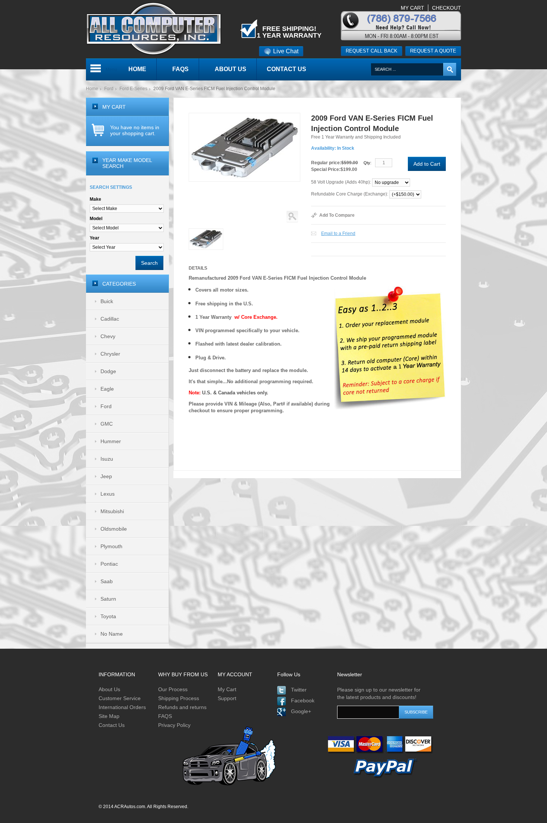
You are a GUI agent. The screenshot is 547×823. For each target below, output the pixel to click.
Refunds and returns (182, 707)
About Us (109, 689)
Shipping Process (178, 698)
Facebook (302, 700)
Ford (108, 88)
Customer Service (120, 698)
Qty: (367, 163)
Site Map (109, 716)
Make (95, 199)
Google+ (301, 711)
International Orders (122, 707)
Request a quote (433, 51)
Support (227, 698)
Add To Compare (337, 215)
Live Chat (285, 51)
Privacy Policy (174, 725)
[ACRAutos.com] (153, 3)
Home (92, 88)
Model (96, 218)
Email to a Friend (338, 233)
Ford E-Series (133, 88)
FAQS (165, 716)
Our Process (173, 689)
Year (94, 238)
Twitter (299, 690)
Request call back (371, 51)
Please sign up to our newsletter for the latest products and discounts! (378, 693)
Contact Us (112, 725)
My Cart (227, 689)
